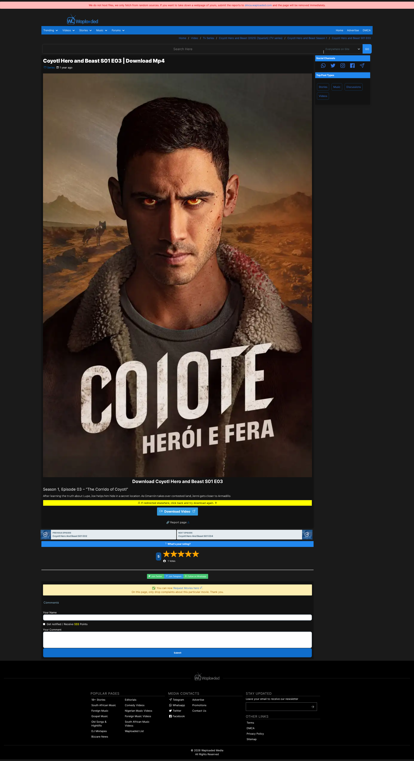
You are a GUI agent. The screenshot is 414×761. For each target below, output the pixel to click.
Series (50, 67)
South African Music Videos (137, 723)
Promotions (199, 705)
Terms (250, 722)
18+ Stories (98, 699)
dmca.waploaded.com (258, 5)
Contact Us (199, 710)
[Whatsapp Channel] (323, 66)
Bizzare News (99, 736)
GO (367, 49)
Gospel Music (99, 716)
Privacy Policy (255, 733)
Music (336, 87)
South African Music (103, 705)
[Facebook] (352, 66)
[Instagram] (343, 66)
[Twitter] (333, 66)
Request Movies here (186, 588)
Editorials (130, 699)
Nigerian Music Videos (138, 710)
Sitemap (252, 739)
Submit (177, 652)
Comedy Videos (134, 705)
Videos (323, 96)
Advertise (198, 699)
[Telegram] (362, 66)
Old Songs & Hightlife (98, 723)
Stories (323, 87)
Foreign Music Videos (138, 716)
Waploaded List (134, 731)
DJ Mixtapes (99, 731)
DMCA (367, 30)
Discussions (353, 87)
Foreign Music (99, 710)
